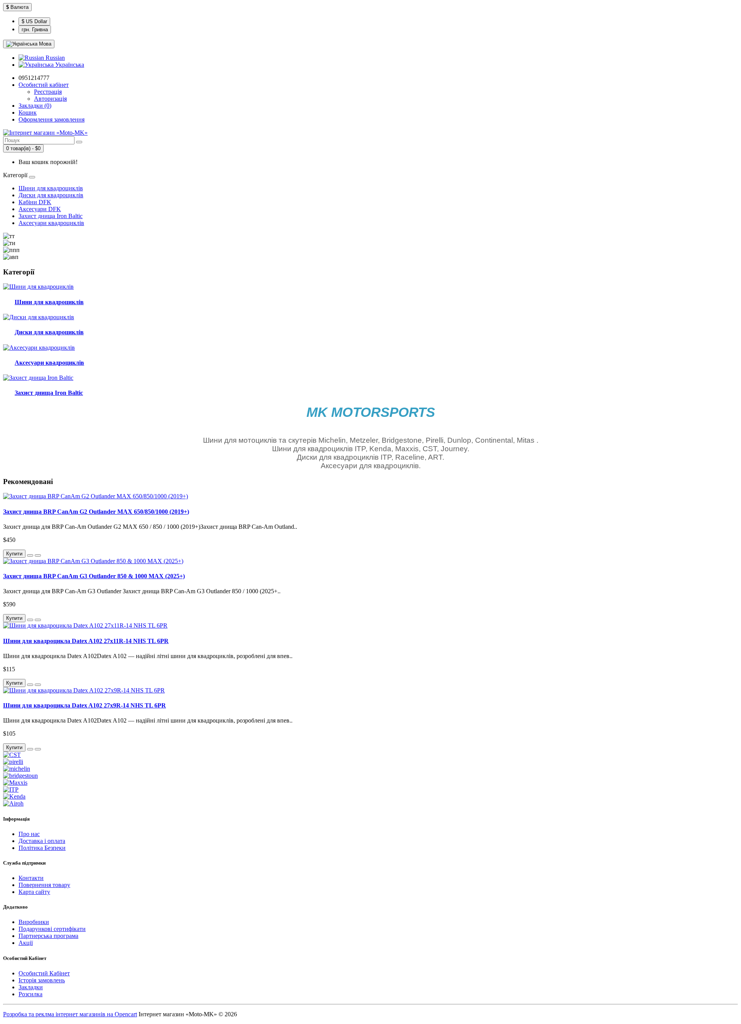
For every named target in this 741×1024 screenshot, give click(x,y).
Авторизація (50, 98)
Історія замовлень (42, 980)
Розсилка (30, 994)
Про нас (29, 834)
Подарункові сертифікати (52, 929)
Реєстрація (48, 91)
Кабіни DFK (35, 202)
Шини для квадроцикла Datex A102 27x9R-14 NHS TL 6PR (84, 705)
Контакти (31, 878)
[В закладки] (30, 555)
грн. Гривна (35, 29)
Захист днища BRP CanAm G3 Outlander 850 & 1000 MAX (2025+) (94, 576)
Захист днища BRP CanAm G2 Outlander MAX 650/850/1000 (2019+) (96, 511)
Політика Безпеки (42, 848)
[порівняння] (38, 555)
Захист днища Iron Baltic (51, 216)
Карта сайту (34, 892)
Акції (26, 942)
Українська (69, 64)
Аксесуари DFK (40, 209)
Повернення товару (44, 885)
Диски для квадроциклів (51, 195)
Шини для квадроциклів (51, 188)
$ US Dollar (34, 21)
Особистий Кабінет (44, 973)
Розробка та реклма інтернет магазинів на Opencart (70, 1014)
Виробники (34, 922)
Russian (54, 57)
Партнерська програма (48, 936)
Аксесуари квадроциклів (51, 223)
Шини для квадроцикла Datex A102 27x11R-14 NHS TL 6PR (86, 641)
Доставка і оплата (42, 841)
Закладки (31, 987)
